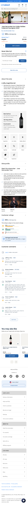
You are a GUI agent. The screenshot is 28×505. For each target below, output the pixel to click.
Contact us (14, 372)
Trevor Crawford (9, 297)
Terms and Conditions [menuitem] (8, 418)
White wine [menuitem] (5, 467)
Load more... (14, 319)
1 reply (10, 264)
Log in (6, 252)
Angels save (5, 41)
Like (6, 264)
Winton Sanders (9, 269)
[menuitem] (4, 376)
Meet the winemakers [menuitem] (8, 428)
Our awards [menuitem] (6, 432)
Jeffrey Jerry (8, 257)
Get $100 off (10, 1)
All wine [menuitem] (5, 454)
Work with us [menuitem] (6, 441)
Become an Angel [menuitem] (7, 410)
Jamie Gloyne (8, 307)
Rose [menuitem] (4, 472)
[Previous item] (11, 361)
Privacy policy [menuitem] (14, 483)
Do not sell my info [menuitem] (6, 486)
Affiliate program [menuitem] (7, 445)
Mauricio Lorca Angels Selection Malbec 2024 (10, 348)
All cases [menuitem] (5, 459)
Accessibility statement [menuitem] (16, 486)
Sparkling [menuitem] (5, 476)
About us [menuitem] (5, 424)
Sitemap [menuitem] (5, 414)
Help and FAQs (14, 369)
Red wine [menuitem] (5, 463)
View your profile (3, 252)
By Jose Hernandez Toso (8, 30)
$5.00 (25, 41)
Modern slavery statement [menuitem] (8, 489)
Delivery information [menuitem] (8, 397)
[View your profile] (3, 258)
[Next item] (16, 361)
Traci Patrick (8, 281)
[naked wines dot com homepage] (5, 5)
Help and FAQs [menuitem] (6, 401)
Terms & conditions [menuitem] (6, 483)
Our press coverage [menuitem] (7, 436)
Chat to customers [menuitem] (7, 405)
